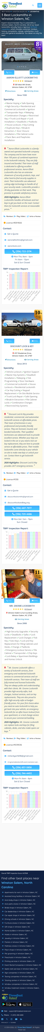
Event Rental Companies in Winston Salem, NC (22, 965)
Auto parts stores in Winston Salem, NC (20, 904)
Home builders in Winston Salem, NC (18, 931)
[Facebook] (2, 1019)
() (28, 81)
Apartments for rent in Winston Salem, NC (21, 892)
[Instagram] (11, 1019)
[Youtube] (16, 1019)
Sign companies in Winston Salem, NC (19, 973)
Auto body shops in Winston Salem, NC (19, 900)
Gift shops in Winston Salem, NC (17, 927)
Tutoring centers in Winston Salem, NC (19, 980)
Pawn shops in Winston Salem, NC (17, 950)
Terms (13, 1022)
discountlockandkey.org (19, 502)
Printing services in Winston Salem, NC (19, 961)
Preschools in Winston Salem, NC (17, 957)
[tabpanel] (22, 57)
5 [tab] (25, 66)
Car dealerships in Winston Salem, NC (19, 911)
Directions (11, 91)
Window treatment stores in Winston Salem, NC (20, 989)
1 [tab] (17, 66)
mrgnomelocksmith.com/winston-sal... (23, 762)
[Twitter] (7, 1019)
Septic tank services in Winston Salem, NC (21, 969)
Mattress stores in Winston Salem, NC (19, 946)
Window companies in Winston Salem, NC (20, 984)
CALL (10, 72)
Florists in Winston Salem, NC (16, 942)
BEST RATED (6, 11)
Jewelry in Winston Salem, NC (16, 938)
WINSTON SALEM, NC (19, 11)
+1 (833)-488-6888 (17, 1015)
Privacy (5, 1022)
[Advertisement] (22, 848)
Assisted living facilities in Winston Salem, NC (22, 896)
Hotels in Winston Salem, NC (15, 934)
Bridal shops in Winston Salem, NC (18, 908)
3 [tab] (21, 66)
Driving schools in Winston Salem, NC (19, 919)
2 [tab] (19, 66)
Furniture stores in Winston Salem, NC (19, 923)
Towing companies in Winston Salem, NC (20, 976)
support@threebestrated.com (20, 1011)
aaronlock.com (14, 246)
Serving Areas (32, 91)
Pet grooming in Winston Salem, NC (18, 953)
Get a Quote (12, 234)
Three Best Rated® (24, 1027)
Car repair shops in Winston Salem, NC (19, 915)
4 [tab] (23, 66)
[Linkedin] (21, 1019)
